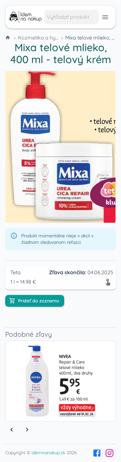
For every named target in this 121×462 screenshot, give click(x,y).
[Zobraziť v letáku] (107, 281)
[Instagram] (109, 453)
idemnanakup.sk (48, 453)
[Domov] (8, 37)
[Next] (27, 429)
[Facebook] (97, 453)
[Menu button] (105, 17)
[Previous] (11, 429)
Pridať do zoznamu (38, 301)
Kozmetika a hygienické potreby (56, 37)
